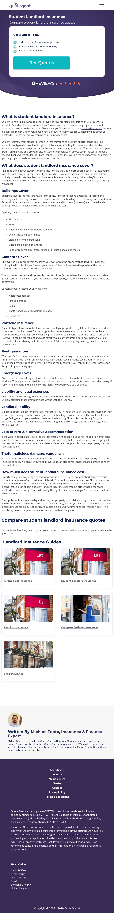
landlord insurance (91, 128)
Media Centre (57, 779)
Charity (57, 783)
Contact (57, 788)
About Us (57, 774)
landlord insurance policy (15, 490)
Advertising (57, 770)
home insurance (32, 125)
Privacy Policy (57, 792)
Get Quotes (41, 63)
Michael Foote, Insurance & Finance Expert (55, 733)
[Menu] (92, 6)
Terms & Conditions (57, 796)
